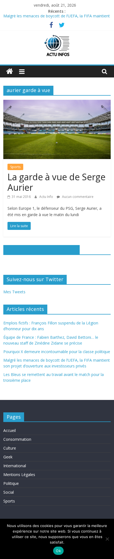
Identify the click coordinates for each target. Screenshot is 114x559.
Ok (58, 551)
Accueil (9, 430)
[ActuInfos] (9, 71)
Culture (9, 448)
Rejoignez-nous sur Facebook (41, 249)
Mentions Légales (19, 474)
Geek (7, 456)
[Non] (107, 539)
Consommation (17, 439)
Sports (15, 167)
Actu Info (46, 196)
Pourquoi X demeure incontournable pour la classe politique (56, 351)
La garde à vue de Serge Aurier (56, 182)
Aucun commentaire (77, 196)
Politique (11, 483)
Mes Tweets (14, 291)
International (14, 465)
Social (8, 492)
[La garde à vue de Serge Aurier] (56, 103)
